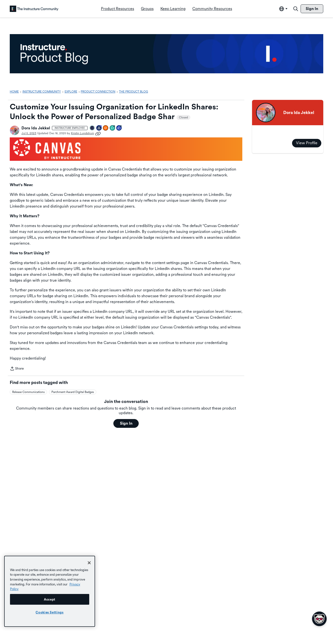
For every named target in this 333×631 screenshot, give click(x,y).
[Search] (295, 8)
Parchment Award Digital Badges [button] (72, 392)
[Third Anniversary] (99, 128)
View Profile (306, 143)
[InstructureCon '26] (92, 128)
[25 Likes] (119, 128)
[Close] (89, 562)
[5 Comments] (113, 128)
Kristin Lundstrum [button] (82, 133)
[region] (49, 591)
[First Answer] (106, 128)
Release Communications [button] (28, 392)
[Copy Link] (98, 133)
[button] (15, 130)
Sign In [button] (126, 423)
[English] (34, 9)
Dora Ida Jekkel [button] (35, 128)
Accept (49, 599)
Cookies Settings (50, 612)
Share (17, 369)
